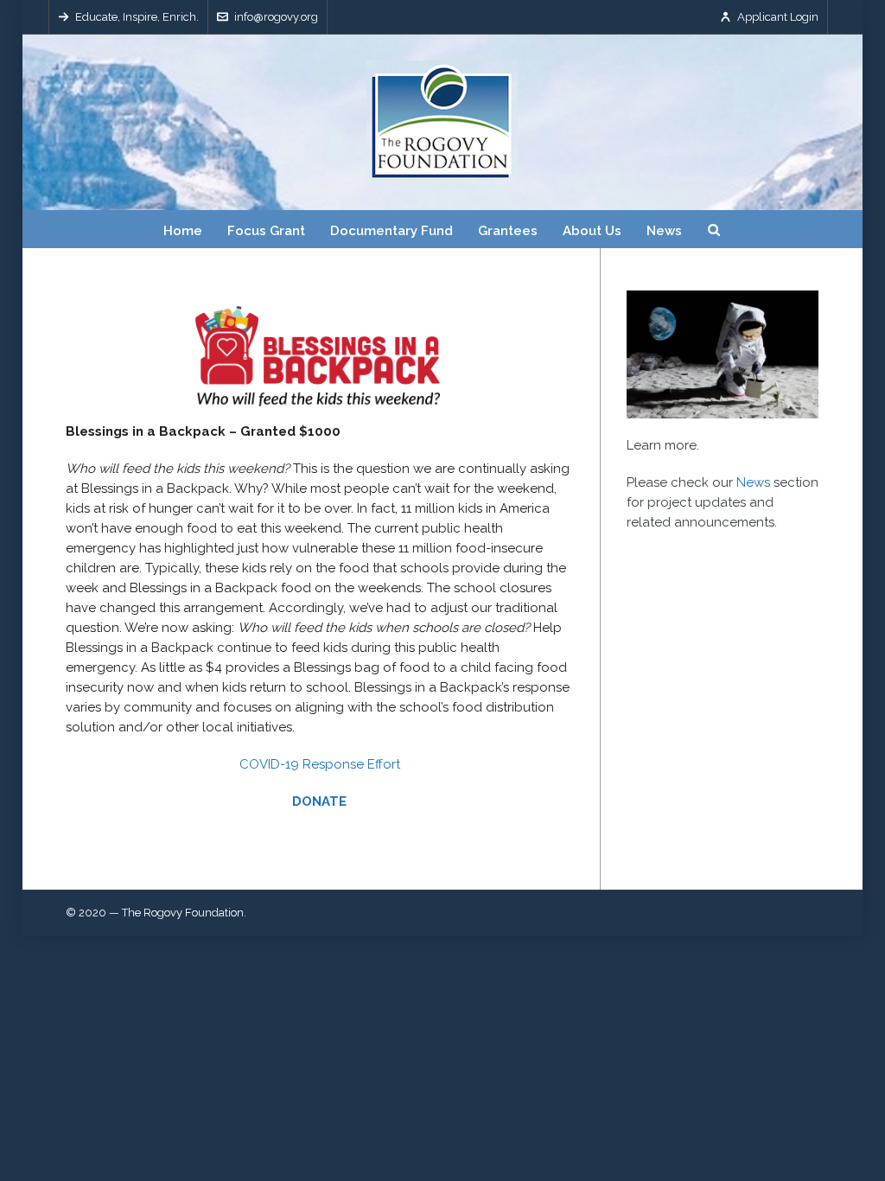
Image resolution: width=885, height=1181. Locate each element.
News (753, 482)
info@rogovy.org (276, 16)
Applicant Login (777, 16)
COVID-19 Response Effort (319, 764)
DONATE (319, 801)
